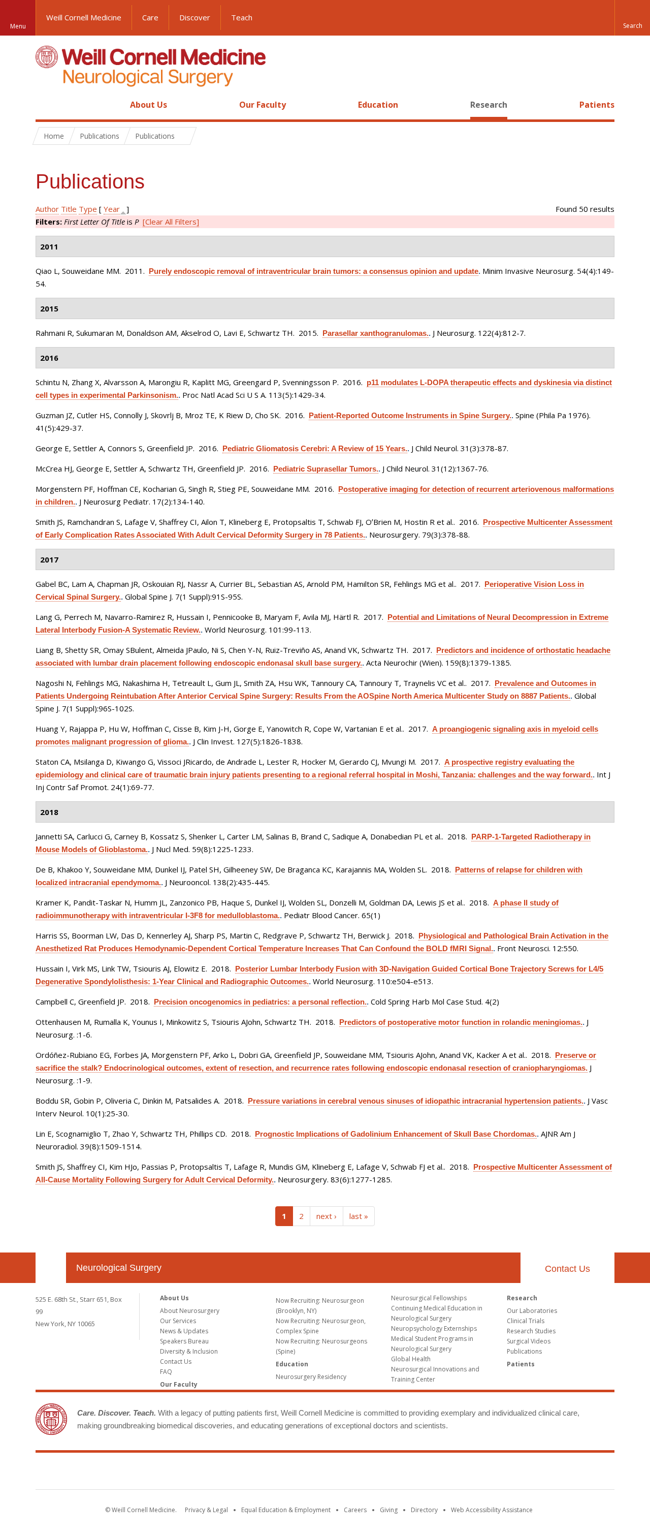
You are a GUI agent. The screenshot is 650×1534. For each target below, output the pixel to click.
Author (47, 209)
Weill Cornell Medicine (83, 17)
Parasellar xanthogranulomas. (375, 333)
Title (69, 209)
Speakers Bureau (184, 1341)
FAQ (166, 1371)
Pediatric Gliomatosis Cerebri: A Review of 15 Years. (314, 448)
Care (150, 17)
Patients (596, 104)
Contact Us (567, 1269)
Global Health (411, 1359)
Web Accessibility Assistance (492, 1510)
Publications (524, 1351)
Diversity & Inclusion (189, 1351)
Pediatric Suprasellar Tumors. (325, 468)
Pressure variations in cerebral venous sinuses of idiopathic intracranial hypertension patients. (415, 1101)
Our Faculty (262, 104)
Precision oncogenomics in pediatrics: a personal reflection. (260, 1001)
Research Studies (531, 1331)
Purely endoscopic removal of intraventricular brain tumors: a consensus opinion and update (313, 271)
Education (378, 104)
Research (488, 104)
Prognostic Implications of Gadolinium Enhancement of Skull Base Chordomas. (396, 1134)
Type (88, 209)
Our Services (178, 1321)
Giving (389, 1510)
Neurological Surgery (118, 1268)
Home (47, 105)
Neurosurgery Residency (311, 1376)
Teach (241, 17)
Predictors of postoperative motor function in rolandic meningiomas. (460, 1022)
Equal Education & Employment (286, 1510)
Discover (194, 17)
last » (358, 1216)
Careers (355, 1510)
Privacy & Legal (206, 1510)
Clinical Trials (525, 1321)
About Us (148, 104)
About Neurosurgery (189, 1310)
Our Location (51, 1268)
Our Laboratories (532, 1310)
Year (112, 209)
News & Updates (184, 1331)
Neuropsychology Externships (434, 1328)
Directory (424, 1510)
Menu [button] (18, 26)
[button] (632, 18)
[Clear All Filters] (171, 221)
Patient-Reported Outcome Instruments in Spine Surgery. (410, 415)
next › (326, 1216)
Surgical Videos (528, 1341)
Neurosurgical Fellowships (429, 1298)
